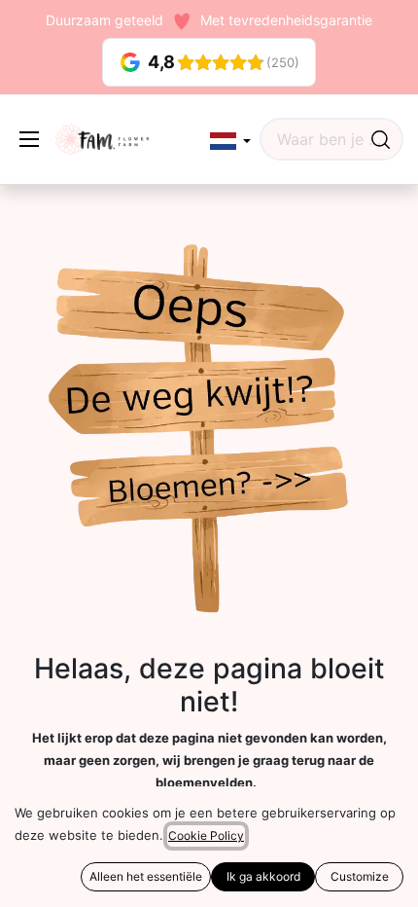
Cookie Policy (206, 835)
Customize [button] (360, 876)
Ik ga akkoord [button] (263, 876)
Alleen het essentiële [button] (145, 876)
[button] (230, 141)
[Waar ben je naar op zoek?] (380, 139)
